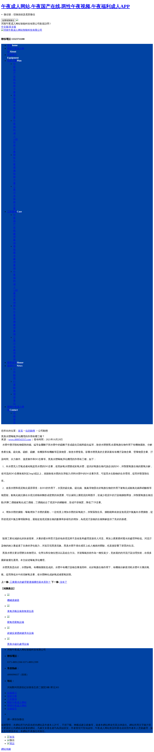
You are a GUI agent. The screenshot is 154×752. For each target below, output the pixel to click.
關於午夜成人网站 (16, 702)
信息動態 (30, 430)
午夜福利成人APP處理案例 (15, 287)
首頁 (12, 45)
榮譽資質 (15, 362)
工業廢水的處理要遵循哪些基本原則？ (30, 582)
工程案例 (14, 211)
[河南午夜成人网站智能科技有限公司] (21, 30)
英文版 (12, 27)
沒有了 (63, 582)
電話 (12, 743)
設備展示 (12, 693)
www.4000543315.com (19, 439)
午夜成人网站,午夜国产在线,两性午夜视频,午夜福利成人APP (65, 6)
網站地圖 (6, 749)
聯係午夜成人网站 (16, 705)
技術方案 (14, 60)
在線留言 (12, 708)
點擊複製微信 (8, 20)
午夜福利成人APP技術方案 (15, 136)
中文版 (4, 27)
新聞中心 (14, 365)
